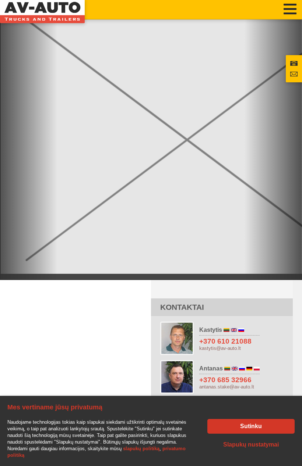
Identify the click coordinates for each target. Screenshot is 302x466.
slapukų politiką (141, 448)
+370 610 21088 (225, 341)
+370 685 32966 (225, 380)
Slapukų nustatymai (251, 444)
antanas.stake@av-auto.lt (226, 387)
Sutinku (251, 426)
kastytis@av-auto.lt (220, 348)
